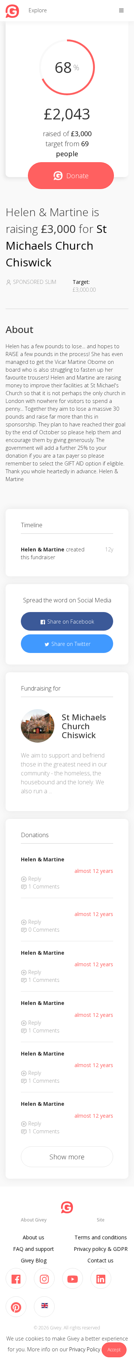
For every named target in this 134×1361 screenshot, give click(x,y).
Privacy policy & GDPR (101, 1248)
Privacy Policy (84, 1349)
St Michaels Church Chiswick (56, 245)
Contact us (100, 1260)
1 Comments (43, 886)
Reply (34, 878)
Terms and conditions (100, 1237)
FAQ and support (33, 1248)
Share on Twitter (70, 643)
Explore (38, 10)
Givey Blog (34, 1260)
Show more (67, 1156)
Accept (114, 1349)
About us (33, 1237)
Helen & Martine (42, 549)
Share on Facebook (70, 621)
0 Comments (43, 929)
